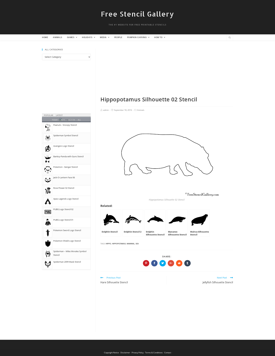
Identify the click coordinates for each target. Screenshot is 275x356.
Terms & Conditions (154, 352)
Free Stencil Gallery (137, 14)
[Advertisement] (166, 72)
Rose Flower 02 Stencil (63, 188)
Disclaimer (125, 352)
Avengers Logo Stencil (63, 146)
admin (106, 110)
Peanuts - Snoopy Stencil (65, 124)
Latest (59, 115)
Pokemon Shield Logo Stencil (67, 240)
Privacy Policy (138, 352)
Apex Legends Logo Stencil (65, 198)
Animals (140, 110)
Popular (48, 115)
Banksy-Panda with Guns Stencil (68, 156)
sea (137, 243)
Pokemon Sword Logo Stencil (67, 230)
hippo (108, 243)
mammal (131, 243)
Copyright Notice (111, 352)
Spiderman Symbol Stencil (65, 135)
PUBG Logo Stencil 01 (63, 219)
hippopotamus (119, 243)
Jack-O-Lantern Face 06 (64, 177)
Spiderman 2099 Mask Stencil (67, 261)
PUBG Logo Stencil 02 (63, 209)
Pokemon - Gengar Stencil (65, 167)
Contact (167, 352)
